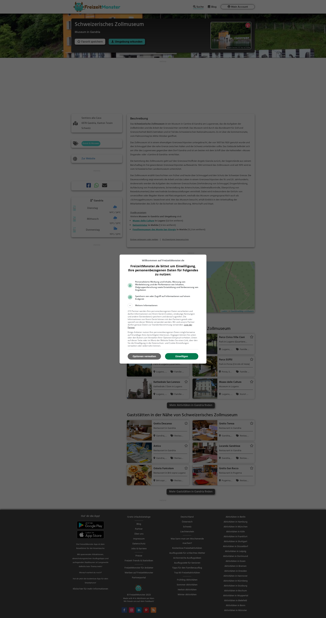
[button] (163, 305)
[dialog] (163, 309)
